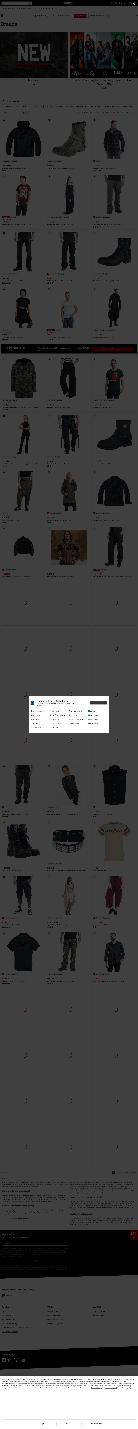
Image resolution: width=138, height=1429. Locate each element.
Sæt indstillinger (96, 1424)
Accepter (42, 1424)
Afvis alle (69, 1424)
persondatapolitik (111, 1388)
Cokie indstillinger (96, 1388)
